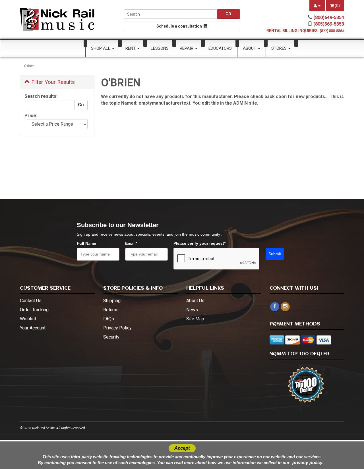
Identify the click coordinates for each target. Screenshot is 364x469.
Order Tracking (34, 309)
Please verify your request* (199, 243)
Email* (131, 243)
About (250, 48)
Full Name (86, 243)
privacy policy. (307, 462)
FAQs (108, 318)
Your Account (33, 328)
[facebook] (275, 306)
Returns (111, 309)
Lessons (160, 48)
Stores (279, 48)
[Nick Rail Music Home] (57, 19)
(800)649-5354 (328, 17)
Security (111, 337)
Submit (274, 254)
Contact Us (31, 300)
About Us (195, 300)
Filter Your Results (52, 82)
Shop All (101, 48)
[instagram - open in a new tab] (285, 306)
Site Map (195, 318)
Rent (131, 48)
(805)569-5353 (328, 24)
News (192, 309)
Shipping (112, 300)
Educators (220, 48)
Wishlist (28, 318)
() (337, 5)
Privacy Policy (117, 328)
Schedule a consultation (180, 26)
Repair (187, 48)
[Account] (317, 5)
